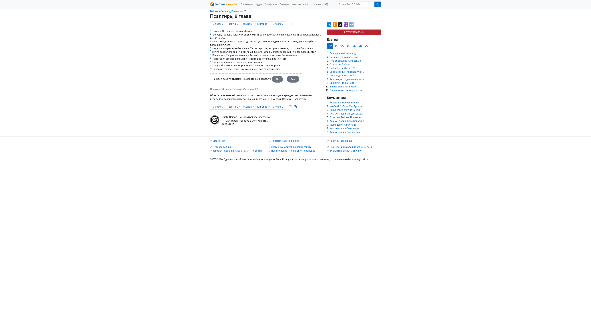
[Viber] (346, 24)
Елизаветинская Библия (343, 86)
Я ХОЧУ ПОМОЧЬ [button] (354, 32)
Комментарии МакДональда (346, 113)
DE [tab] (354, 45)
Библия (214, 11)
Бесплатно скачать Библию (346, 150)
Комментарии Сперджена (345, 132)
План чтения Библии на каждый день (351, 147)
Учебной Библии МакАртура (346, 106)
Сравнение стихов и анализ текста (291, 147)
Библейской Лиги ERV (342, 68)
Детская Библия (222, 147)
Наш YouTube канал (341, 140)
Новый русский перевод (344, 57)
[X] (340, 24)
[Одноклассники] (335, 24)
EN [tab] (348, 45)
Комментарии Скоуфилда (344, 128)
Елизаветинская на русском (346, 90)
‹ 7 (217, 23)
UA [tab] (342, 45)
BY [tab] (336, 45)
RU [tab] (330, 45)
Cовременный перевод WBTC (347, 71)
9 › (279, 23)
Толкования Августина (343, 124)
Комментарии (300, 4)
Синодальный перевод (343, 53)
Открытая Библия (340, 64)
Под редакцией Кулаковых (345, 60)
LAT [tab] (367, 45)
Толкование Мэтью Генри (345, 110)
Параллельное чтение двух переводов (293, 150)
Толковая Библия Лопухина (345, 117)
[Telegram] (351, 24)
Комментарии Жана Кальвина (347, 121)
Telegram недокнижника (285, 140)
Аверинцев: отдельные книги (347, 79)
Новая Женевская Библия (344, 102)
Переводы (247, 4)
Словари (284, 4)
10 (211, 68)
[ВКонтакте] (329, 24)
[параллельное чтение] (290, 24)
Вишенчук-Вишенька (342, 82)
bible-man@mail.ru (358, 159)
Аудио (259, 4)
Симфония (271, 4)
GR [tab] (360, 45)
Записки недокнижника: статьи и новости (237, 150)
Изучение (316, 4)
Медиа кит (219, 140)
